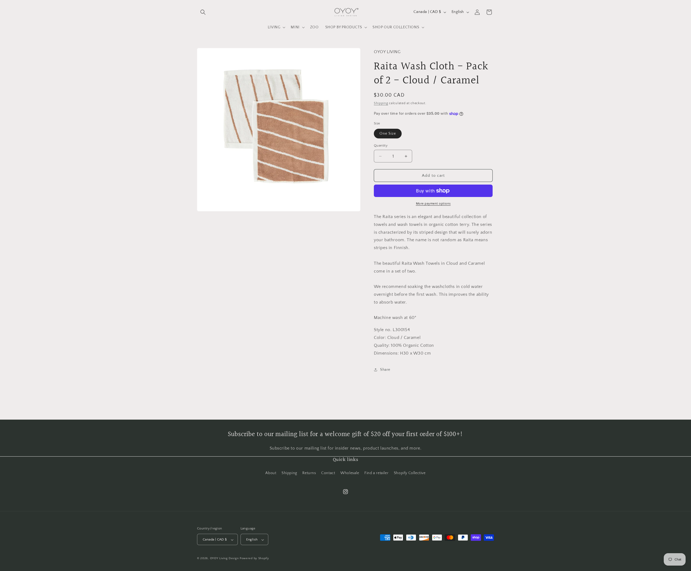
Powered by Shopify (254, 558)
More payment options (433, 203)
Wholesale (349, 473)
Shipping (381, 103)
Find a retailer (376, 473)
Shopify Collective (410, 473)
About (270, 473)
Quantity (381, 145)
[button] (203, 12)
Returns (309, 473)
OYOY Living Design (224, 558)
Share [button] (385, 370)
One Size (388, 133)
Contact (328, 473)
